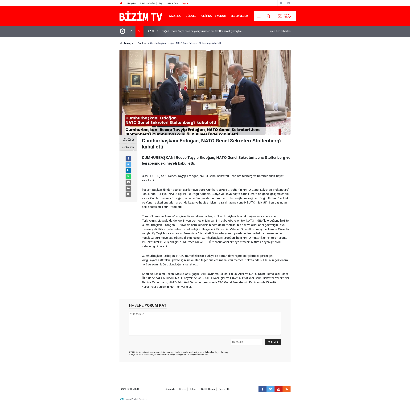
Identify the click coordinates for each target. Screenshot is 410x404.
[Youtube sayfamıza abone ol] (279, 389)
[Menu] (259, 16)
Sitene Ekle (173, 3)
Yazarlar (175, 15)
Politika (206, 15)
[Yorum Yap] (128, 194)
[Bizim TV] (140, 15)
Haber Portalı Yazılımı (136, 399)
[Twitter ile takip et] (270, 389)
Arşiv (161, 3)
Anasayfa (170, 389)
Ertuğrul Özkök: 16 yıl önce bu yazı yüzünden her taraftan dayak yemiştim (201, 31)
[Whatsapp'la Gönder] (128, 176)
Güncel (191, 15)
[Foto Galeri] (289, 3)
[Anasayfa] (121, 3)
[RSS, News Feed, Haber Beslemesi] (287, 389)
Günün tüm (280, 31)
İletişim (193, 389)
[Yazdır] (128, 188)
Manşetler (131, 3)
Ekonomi (221, 15)
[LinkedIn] (128, 170)
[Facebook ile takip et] (262, 389)
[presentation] (131, 31)
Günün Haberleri (147, 3)
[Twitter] (128, 164)
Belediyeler (239, 15)
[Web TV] (281, 3)
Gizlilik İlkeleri (208, 389)
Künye (182, 389)
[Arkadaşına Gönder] (128, 182)
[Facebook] (128, 158)
